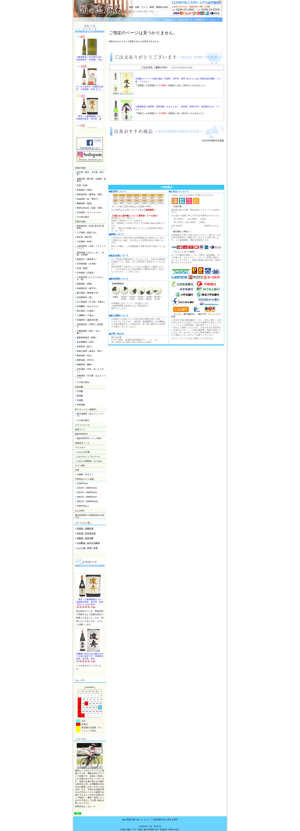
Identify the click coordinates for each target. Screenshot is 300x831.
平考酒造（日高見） (86, 273)
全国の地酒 (80, 221)
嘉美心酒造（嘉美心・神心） (90, 351)
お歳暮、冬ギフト (85, 474)
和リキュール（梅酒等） (86, 409)
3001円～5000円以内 (87, 497)
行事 (77, 470)
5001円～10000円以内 (87, 501)
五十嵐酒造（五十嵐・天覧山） (91, 302)
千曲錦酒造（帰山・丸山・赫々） (89, 332)
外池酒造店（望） (85, 297)
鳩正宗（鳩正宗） (85, 237)
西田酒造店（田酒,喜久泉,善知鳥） (90, 227)
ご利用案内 (167, 20)
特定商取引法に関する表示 (165, 819)
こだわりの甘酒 (82, 452)
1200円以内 (82, 483)
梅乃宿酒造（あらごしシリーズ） (90, 415)
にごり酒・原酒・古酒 (87, 548)
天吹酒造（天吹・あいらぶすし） (90, 370)
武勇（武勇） (83, 185)
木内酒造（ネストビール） (89, 212)
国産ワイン (80, 429)
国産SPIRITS (81, 434)
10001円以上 (83, 506)
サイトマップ (217, 20)
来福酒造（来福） (85, 190)
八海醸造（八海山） (86, 315)
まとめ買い (80, 510)
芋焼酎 (80, 391)
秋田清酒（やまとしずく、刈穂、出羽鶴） (90, 253)
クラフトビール (82, 425)
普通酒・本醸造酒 (85, 528)
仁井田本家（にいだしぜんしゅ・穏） (90, 278)
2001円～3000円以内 (87, 492)
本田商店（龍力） (85, 346)
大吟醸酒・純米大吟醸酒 (88, 543)
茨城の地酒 (80, 168)
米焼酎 (80, 400)
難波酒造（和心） (85, 355)
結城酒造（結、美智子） (88, 199)
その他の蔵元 (83, 217)
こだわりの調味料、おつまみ (88, 461)
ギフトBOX (80, 465)
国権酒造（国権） (85, 284)
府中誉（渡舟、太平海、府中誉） (90, 173)
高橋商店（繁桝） (85, 364)
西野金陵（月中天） (86, 360)
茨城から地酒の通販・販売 (141, 11)
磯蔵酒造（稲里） (85, 203)
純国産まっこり (82, 443)
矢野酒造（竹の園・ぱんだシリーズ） (91, 376)
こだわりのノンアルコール (87, 456)
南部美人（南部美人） (87, 259)
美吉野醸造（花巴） (86, 342)
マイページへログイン (146, 20)
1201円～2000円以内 (87, 488)
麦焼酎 (80, 396)
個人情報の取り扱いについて (135, 819)
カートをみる (124, 20)
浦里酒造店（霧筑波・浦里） (90, 194)
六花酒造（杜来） (85, 241)
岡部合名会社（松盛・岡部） (90, 208)
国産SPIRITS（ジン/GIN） (90, 438)
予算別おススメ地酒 (84, 479)
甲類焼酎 (81, 405)
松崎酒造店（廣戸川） (87, 288)
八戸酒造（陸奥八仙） (87, 232)
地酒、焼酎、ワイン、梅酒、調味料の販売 (148, 7)
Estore (157, 826)
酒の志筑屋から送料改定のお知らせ (89, 516)
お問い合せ (183, 20)
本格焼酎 (79, 387)
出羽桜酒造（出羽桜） (87, 264)
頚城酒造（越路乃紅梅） (88, 320)
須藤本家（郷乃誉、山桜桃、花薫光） (91, 180)
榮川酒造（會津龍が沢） (88, 293)
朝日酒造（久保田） (86, 311)
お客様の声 (200, 20)
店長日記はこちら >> (85, 806)
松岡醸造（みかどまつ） (88, 306)
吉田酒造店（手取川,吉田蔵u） (90, 325)
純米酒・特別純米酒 (86, 533)
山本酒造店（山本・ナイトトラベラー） (91, 247)
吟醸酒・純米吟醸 (85, 538)
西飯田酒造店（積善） (87, 337)
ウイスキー (80, 447)
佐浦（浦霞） (83, 268)
